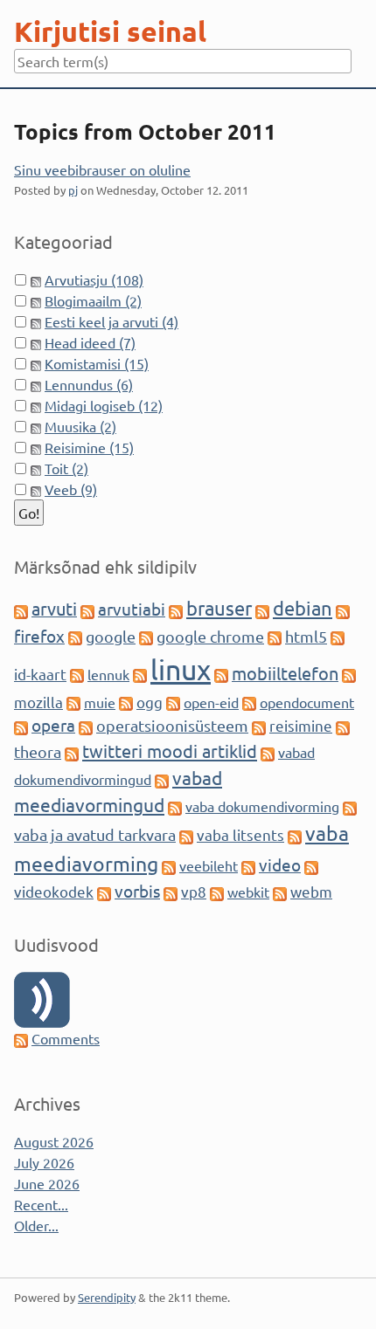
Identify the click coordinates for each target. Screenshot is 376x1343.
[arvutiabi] (87, 609)
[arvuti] (21, 609)
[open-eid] (173, 702)
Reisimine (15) (89, 447)
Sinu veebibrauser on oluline (102, 169)
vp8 (193, 891)
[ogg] (126, 702)
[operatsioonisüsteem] (86, 725)
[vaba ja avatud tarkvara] (350, 806)
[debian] (262, 609)
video (280, 864)
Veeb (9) (71, 489)
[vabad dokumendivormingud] (268, 752)
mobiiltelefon (285, 673)
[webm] (280, 891)
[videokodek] (311, 865)
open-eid (211, 702)
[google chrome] (146, 636)
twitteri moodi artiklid (169, 750)
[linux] (140, 674)
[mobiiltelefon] (221, 674)
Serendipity (107, 1297)
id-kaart (40, 674)
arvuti (54, 608)
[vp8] (171, 891)
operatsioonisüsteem (172, 725)
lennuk (108, 674)
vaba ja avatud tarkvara (95, 834)
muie (99, 702)
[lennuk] (77, 674)
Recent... (41, 1204)
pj (73, 190)
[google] (75, 636)
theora (37, 751)
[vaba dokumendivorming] (175, 806)
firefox (39, 635)
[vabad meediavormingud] (162, 779)
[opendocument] (249, 702)
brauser (219, 607)
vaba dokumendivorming (262, 806)
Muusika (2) (80, 426)
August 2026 (54, 1141)
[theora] (343, 725)
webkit (248, 891)
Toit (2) (66, 468)
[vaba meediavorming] (295, 835)
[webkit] (217, 891)
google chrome (210, 636)
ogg (149, 701)
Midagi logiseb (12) (104, 405)
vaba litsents (240, 834)
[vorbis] (104, 891)
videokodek (54, 891)
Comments (65, 1038)
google (111, 636)
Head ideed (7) (90, 342)
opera (53, 724)
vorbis (137, 890)
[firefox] (343, 609)
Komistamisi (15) (97, 363)
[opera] (21, 725)
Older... (36, 1225)
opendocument (307, 702)
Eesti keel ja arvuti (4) (111, 321)
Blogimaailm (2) (93, 300)
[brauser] (176, 609)
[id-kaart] (338, 636)
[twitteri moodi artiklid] (72, 752)
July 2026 (44, 1162)
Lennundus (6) (89, 384)
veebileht (208, 865)
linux (180, 669)
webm (311, 891)
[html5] (275, 636)
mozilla (38, 701)
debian (302, 607)
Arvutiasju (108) (94, 279)
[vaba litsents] (186, 835)
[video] (248, 865)
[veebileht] (169, 865)
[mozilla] (349, 674)
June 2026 (47, 1183)
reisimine (300, 725)
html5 (306, 636)
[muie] (73, 702)
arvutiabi (131, 608)
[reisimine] (259, 725)
